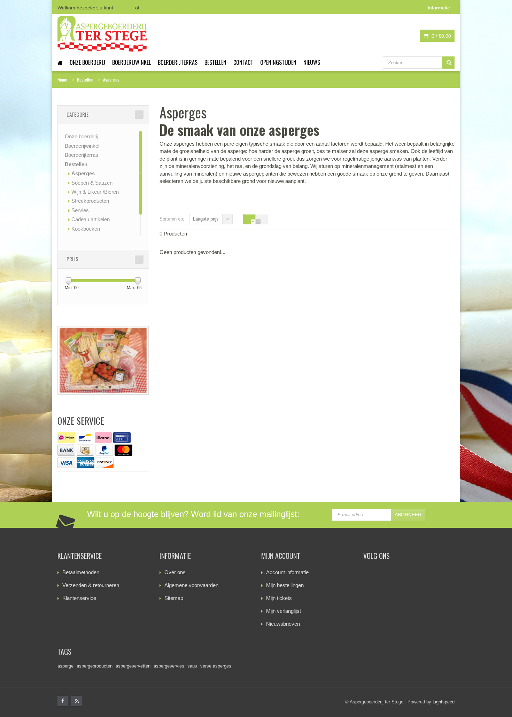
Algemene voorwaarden (191, 585)
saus (192, 666)
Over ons (175, 572)
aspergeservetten (133, 666)
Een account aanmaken (167, 7)
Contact (243, 62)
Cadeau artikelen (90, 219)
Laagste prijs (206, 219)
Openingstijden (278, 62)
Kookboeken (85, 229)
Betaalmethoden (80, 572)
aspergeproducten (95, 666)
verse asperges (215, 666)
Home (62, 79)
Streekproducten (90, 201)
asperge (65, 666)
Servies (80, 210)
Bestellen (215, 62)
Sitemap (173, 598)
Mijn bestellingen (285, 585)
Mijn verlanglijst (283, 611)
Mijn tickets (279, 598)
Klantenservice (79, 598)
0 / (440, 36)
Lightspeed (444, 701)
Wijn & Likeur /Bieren (95, 192)
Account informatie (287, 572)
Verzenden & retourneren (90, 585)
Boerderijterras (177, 62)
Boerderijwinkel (131, 62)
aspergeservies (169, 666)
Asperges (111, 79)
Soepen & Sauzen (92, 183)
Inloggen (124, 7)
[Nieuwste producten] (76, 701)
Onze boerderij (87, 62)
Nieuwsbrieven (283, 624)
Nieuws (311, 62)
